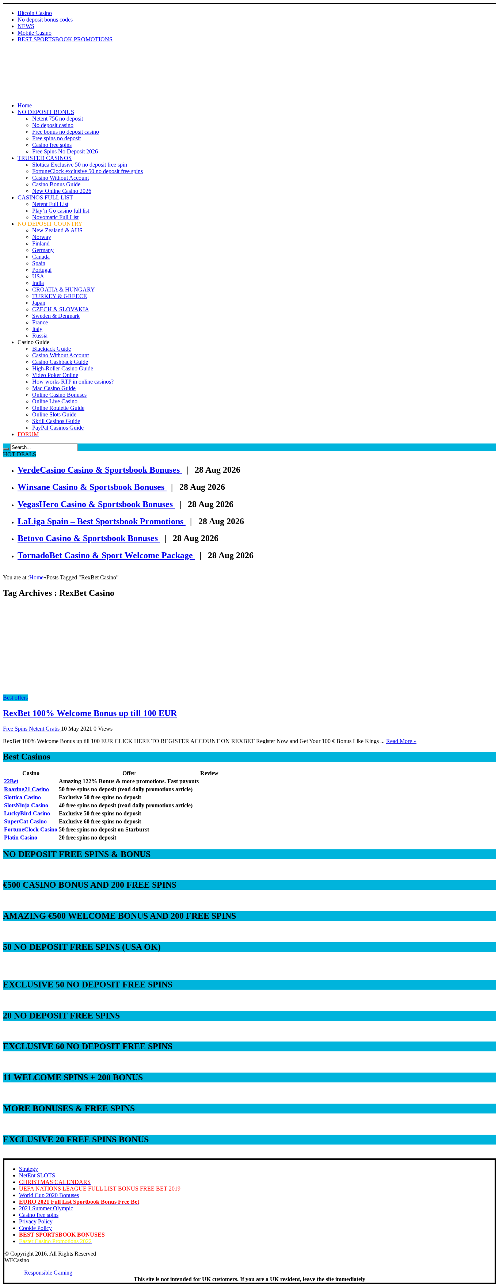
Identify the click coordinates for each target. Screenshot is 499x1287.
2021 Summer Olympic (46, 1208)
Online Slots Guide (54, 414)
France (40, 322)
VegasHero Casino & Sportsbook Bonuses (96, 504)
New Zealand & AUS (57, 230)
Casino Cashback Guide (60, 362)
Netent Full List (50, 204)
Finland (41, 243)
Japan (38, 303)
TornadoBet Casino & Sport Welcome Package (106, 555)
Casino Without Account (60, 178)
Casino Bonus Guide (56, 184)
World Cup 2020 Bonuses (49, 1195)
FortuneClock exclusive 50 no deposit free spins (87, 171)
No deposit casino (52, 125)
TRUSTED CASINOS (45, 158)
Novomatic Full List (55, 217)
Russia (39, 335)
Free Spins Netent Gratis (32, 729)
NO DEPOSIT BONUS (46, 112)
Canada (41, 257)
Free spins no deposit (56, 138)
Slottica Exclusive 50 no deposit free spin (79, 164)
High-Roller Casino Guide (62, 368)
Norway (41, 237)
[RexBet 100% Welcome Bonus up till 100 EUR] (68, 691)
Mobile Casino (35, 33)
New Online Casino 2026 (61, 191)
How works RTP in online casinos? (73, 381)
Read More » (401, 741)
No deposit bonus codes (45, 19)
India (38, 283)
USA (38, 276)
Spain (38, 263)
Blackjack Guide (51, 349)
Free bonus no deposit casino (65, 132)
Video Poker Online (55, 375)
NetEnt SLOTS (37, 1175)
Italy (37, 329)
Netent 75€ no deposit (57, 118)
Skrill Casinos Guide (56, 421)
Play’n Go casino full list (60, 210)
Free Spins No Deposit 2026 (65, 151)
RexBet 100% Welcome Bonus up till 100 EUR (90, 713)
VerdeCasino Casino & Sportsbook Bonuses (100, 470)
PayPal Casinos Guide (58, 427)
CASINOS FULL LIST (45, 197)
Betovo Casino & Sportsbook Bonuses (89, 538)
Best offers (15, 697)
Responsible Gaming (49, 1272)
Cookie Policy (35, 1228)
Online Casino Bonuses (59, 395)
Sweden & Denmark (56, 316)
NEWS (26, 26)
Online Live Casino (54, 401)
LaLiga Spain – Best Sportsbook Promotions (102, 521)
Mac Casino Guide (54, 388)
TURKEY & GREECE (59, 296)
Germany (43, 250)
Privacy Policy (36, 1221)
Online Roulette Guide (58, 408)
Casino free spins (52, 145)
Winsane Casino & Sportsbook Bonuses (92, 487)
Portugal (42, 270)
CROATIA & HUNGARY (63, 289)
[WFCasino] (28, 68)
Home (25, 105)
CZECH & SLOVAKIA (60, 309)
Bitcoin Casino (35, 13)
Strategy (28, 1169)
